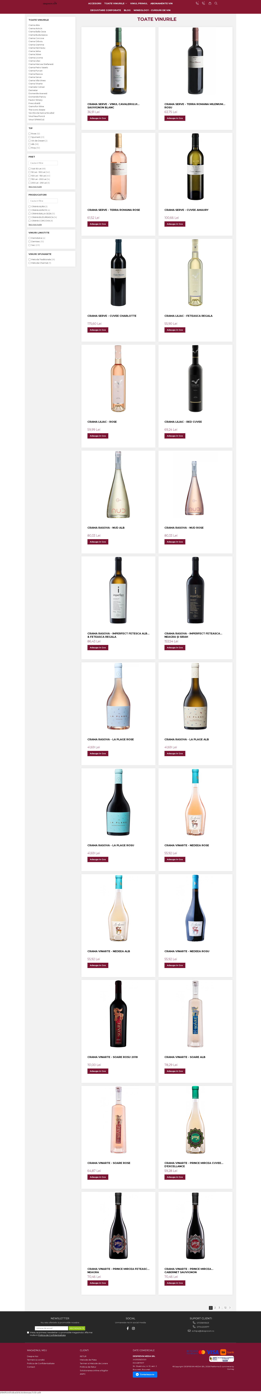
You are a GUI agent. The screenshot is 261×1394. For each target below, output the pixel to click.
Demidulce (36, 238)
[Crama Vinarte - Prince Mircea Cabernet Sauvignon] (195, 1226)
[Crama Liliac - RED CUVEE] (195, 379)
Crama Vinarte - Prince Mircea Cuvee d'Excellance (192, 1164)
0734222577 (202, 1326)
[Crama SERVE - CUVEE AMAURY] (195, 167)
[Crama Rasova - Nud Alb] (118, 484)
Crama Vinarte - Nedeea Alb (108, 951)
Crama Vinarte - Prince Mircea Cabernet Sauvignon (187, 1270)
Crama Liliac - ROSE (102, 421)
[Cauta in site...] (216, 3)
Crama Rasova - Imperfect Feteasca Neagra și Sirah (192, 635)
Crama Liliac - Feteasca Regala (188, 315)
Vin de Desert (38, 140)
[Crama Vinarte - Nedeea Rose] (195, 802)
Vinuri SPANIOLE (36, 119)
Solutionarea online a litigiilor (94, 1370)
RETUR (83, 1356)
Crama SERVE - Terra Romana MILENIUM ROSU (193, 106)
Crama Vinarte (36, 83)
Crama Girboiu (36, 41)
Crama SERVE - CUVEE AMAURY (186, 209)
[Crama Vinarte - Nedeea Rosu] (195, 908)
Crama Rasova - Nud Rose (184, 527)
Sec (33, 245)
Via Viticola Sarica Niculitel (41, 113)
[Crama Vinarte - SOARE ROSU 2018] (118, 1014)
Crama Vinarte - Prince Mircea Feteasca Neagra (118, 1270)
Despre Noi (32, 1356)
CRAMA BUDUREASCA (42, 217)
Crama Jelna (35, 51)
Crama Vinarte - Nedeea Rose (186, 845)
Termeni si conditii (36, 1360)
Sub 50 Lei (36, 168)
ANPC (83, 1374)
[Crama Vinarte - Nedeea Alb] (118, 908)
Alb (32, 144)
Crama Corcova (36, 38)
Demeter (33, 90)
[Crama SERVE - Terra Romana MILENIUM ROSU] (195, 61)
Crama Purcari (35, 70)
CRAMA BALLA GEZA (41, 213)
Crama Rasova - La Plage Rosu (110, 845)
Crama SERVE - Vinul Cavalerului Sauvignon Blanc (112, 106)
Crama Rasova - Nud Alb (106, 527)
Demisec (35, 241)
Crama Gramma (36, 44)
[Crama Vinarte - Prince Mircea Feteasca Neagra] (118, 1226)
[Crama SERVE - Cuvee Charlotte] (118, 273)
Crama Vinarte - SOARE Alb (184, 1057)
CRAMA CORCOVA (40, 220)
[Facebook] (127, 1328)
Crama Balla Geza (37, 31)
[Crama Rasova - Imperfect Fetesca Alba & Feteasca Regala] (118, 590)
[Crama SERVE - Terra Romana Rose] (118, 167)
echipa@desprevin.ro (202, 1331)
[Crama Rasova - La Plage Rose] (118, 696)
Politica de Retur (88, 1367)
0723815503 (202, 1322)
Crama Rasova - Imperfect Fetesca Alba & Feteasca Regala (118, 635)
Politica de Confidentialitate (52, 1335)
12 (225, 1307)
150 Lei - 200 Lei (38, 179)
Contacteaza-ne (147, 1374)
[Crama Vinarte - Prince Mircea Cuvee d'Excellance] (195, 1120)
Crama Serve (35, 77)
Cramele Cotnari (37, 87)
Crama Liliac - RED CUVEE (183, 421)
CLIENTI (84, 1350)
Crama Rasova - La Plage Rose (110, 739)
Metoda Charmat (39, 263)
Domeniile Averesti (38, 93)
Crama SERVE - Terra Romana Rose (113, 209)
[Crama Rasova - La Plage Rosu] (118, 802)
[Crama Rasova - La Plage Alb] (195, 696)
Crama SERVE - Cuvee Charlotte (111, 315)
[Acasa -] (54, 3)
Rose (33, 133)
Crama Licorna (36, 57)
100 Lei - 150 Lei (38, 175)
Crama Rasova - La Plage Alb (186, 739)
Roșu (33, 148)
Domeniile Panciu (37, 97)
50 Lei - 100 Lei (38, 172)
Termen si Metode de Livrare (94, 1363)
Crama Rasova (36, 74)
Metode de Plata (88, 1360)
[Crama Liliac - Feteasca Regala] (195, 273)
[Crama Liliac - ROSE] (118, 379)
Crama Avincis (35, 28)
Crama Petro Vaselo (38, 67)
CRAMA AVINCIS (39, 210)
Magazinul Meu (37, 1350)
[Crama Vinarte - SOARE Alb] (195, 1014)
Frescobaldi (34, 103)
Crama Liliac (34, 61)
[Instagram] (133, 1328)
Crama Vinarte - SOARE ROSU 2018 (112, 1057)
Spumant (35, 137)
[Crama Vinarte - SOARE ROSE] (118, 1120)
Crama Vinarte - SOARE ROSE (108, 1162)
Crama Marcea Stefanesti (41, 64)
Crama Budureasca (38, 35)
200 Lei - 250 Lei (39, 183)
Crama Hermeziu (37, 48)
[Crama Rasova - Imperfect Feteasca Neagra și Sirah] (195, 590)
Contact (31, 1367)
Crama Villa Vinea (37, 80)
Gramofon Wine (36, 106)
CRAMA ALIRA (38, 206)
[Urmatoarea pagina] (230, 1308)
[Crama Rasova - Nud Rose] (195, 484)
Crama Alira (34, 25)
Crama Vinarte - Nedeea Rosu (186, 951)
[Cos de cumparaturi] (210, 3)
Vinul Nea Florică (37, 116)
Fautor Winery (35, 100)
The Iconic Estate (37, 109)
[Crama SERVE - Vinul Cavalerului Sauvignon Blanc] (118, 61)
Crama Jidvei (35, 54)
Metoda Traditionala (41, 259)
